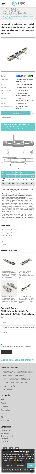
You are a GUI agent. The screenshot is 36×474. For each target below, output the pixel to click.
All (8, 9)
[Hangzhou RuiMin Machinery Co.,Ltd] (18, 3)
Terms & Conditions (25, 346)
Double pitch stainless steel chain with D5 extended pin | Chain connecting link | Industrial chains (26, 274)
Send (6, 352)
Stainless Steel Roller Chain (10, 11)
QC (2, 417)
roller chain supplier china (9, 230)
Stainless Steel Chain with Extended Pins (14, 13)
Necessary (8, 469)
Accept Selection (20, 465)
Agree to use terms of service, (16, 346)
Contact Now (15, 113)
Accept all (31, 465)
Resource (5, 420)
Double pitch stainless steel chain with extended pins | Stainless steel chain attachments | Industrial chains (26, 299)
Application (5, 410)
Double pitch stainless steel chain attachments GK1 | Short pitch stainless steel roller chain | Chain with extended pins (9, 274)
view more (8, 389)
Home (3, 9)
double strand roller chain (9, 236)
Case (3, 413)
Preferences (25, 469)
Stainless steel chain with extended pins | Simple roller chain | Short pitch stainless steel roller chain (9, 299)
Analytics (16, 469)
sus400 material (6, 245)
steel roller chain (6, 239)
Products (4, 406)
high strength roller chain (9, 233)
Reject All (9, 465)
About (3, 403)
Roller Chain (15, 9)
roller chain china (6, 242)
